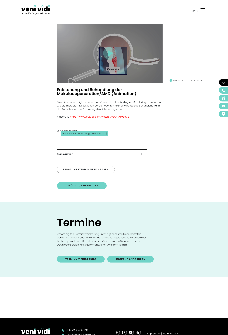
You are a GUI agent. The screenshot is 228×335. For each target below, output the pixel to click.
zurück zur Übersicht (81, 185)
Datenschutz (170, 333)
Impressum (154, 333)
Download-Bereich (68, 244)
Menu (195, 11)
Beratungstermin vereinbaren (86, 169)
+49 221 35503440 (77, 330)
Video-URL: (93, 116)
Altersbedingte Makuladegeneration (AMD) (84, 133)
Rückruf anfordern (130, 259)
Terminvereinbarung (80, 259)
